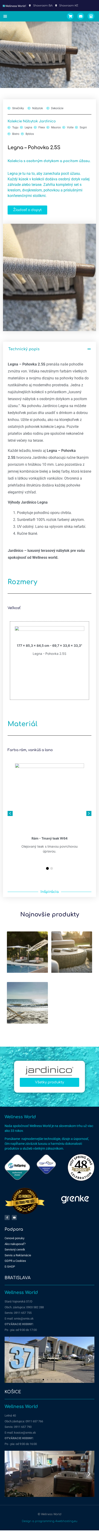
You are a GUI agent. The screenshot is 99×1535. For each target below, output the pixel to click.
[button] (5, 16)
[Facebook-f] (7, 1217)
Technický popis (24, 349)
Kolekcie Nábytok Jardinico (32, 121)
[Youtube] (14, 1217)
